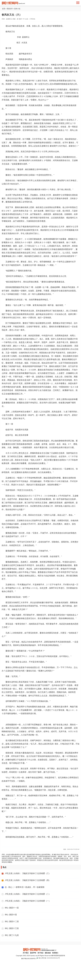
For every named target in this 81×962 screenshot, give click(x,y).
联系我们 (55, 953)
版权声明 (33, 953)
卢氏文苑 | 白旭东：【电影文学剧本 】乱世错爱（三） (28, 873)
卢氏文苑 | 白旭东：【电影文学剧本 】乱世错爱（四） (28, 880)
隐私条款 (48, 953)
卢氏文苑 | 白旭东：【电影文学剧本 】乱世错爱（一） (28, 901)
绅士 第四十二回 (12, 921)
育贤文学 (10, 9)
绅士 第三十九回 (12, 935)
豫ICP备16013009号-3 (28, 958)
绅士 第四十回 (11, 915)
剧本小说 (17, 9)
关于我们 (26, 953)
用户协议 (40, 953)
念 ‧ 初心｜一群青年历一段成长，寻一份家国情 (24, 887)
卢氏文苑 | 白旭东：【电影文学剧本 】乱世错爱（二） (28, 894)
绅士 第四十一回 (12, 908)
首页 (3, 9)
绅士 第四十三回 (12, 928)
